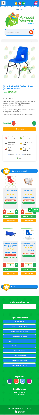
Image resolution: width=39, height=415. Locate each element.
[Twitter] (22, 381)
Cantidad (7, 123)
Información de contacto (20, 365)
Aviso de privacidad (19, 355)
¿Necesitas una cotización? (19, 336)
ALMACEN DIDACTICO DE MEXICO (19, 408)
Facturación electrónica (19, 326)
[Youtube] (16, 381)
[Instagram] (29, 381)
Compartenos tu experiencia (19, 331)
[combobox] (20, 32)
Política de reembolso (19, 346)
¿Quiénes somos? (19, 321)
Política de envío (19, 350)
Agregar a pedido (10, 216)
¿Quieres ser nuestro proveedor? (19, 341)
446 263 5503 (20, 395)
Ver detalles (11, 220)
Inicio (4, 41)
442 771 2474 (19, 9)
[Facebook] (9, 381)
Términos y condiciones (19, 360)
